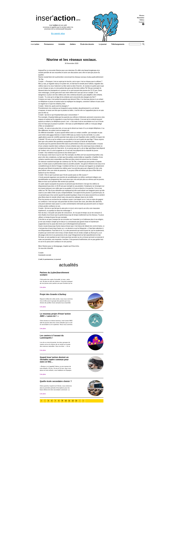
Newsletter (140, 17)
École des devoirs (87, 44)
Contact (141, 22)
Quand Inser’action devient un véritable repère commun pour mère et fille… (54, 359)
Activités (61, 44)
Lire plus (43, 287)
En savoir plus (58, 33)
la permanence (48, 259)
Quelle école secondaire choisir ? (56, 381)
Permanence (49, 44)
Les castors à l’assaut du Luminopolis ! (52, 336)
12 (73, 401)
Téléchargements (117, 44)
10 (66, 401)
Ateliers (73, 44)
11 (69, 401)
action (37, 44)
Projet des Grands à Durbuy (53, 294)
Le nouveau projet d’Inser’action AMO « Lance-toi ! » (55, 315)
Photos (141, 15)
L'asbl (40, 259)
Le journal (102, 44)
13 (76, 401)
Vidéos (142, 20)
